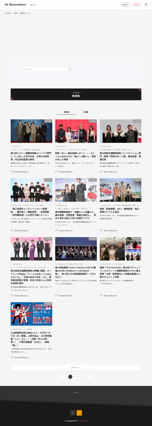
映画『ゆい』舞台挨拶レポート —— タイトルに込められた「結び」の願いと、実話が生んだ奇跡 (75, 156)
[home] (72, 413)
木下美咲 (117, 205)
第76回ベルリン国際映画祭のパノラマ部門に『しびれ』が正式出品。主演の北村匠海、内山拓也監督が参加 (31, 156)
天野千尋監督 (75, 208)
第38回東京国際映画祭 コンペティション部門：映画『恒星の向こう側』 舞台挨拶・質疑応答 (120, 156)
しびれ (15, 149)
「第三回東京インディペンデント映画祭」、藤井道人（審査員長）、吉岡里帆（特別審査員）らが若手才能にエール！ (30, 212)
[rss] (79, 413)
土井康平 (83, 149)
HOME (9, 13)
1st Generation (15, 4)
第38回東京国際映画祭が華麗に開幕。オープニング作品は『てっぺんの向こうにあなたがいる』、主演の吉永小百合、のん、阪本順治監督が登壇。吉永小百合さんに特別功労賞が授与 (31, 277)
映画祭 (49, 121)
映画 (15, 13)
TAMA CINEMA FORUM (76, 264)
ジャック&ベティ (63, 149)
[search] (70, 69)
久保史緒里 (116, 149)
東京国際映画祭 (126, 205)
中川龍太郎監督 (107, 149)
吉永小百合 (42, 267)
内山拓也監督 (37, 149)
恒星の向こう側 (126, 149)
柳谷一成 (135, 205)
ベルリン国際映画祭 (25, 149)
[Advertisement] (76, 32)
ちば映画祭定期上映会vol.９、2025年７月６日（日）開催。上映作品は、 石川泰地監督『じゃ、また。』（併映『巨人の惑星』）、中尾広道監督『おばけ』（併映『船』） (31, 339)
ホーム (33, 5)
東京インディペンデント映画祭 (34, 205)
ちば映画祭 (28, 329)
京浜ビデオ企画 (74, 149)
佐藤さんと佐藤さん (64, 208)
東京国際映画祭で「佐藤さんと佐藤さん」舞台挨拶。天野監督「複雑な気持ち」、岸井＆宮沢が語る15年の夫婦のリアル (75, 215)
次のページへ (76, 367)
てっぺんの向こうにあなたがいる (23, 267)
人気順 (85, 112)
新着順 (66, 112)
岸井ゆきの (84, 208)
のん (36, 267)
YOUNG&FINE (118, 264)
